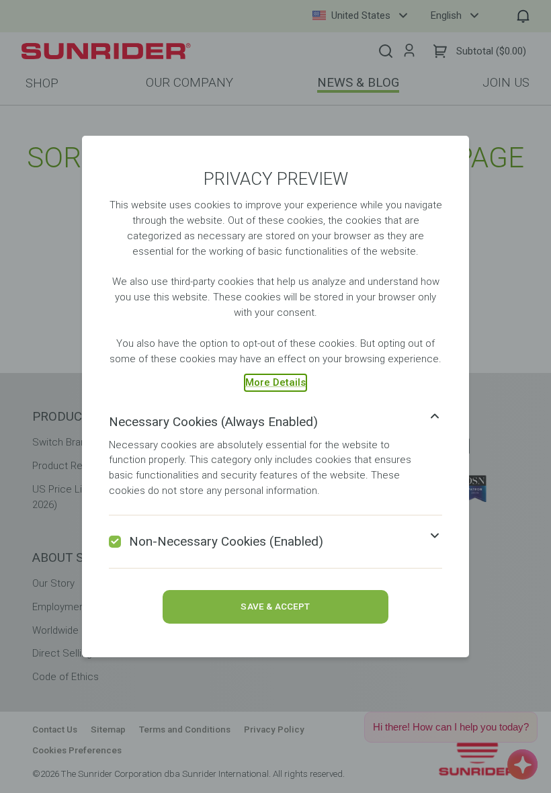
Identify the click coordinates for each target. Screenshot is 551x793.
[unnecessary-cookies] (115, 542)
